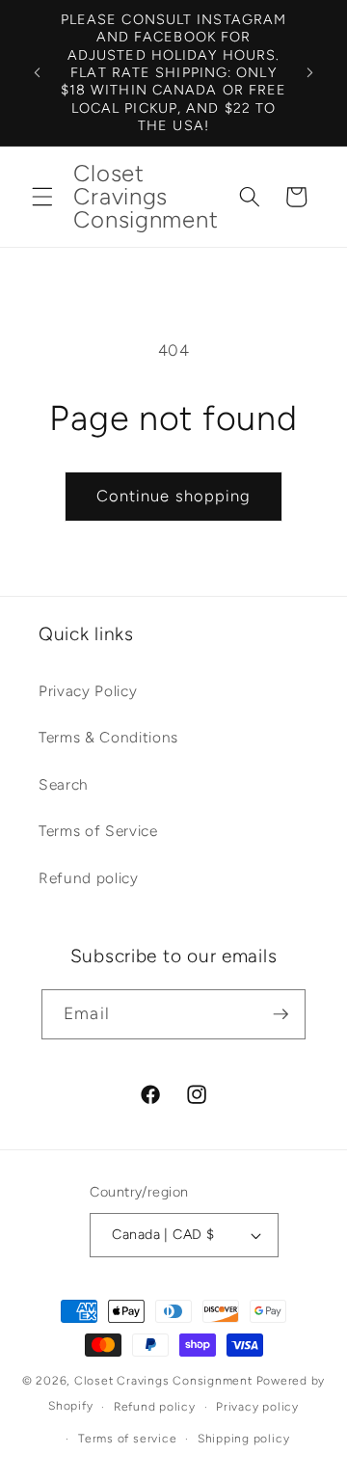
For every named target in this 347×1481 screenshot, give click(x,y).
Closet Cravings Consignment (163, 1380)
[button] (42, 197)
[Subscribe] (280, 1014)
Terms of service (127, 1438)
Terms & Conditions (108, 737)
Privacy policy (257, 1407)
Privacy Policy (88, 691)
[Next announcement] (310, 72)
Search (64, 784)
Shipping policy (244, 1438)
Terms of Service (98, 830)
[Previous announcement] (37, 72)
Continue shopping (174, 495)
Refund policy (89, 878)
